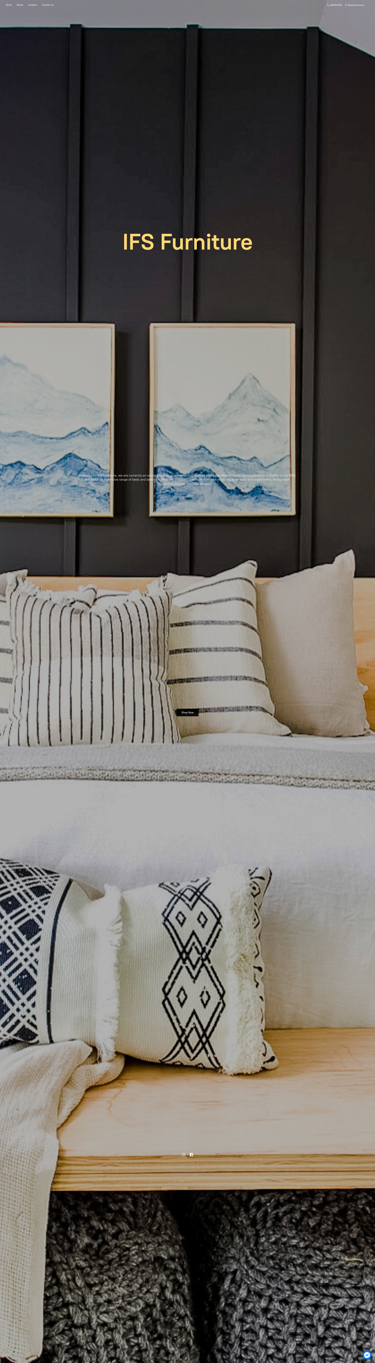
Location (32, 5)
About (20, 5)
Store (9, 5)
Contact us (47, 5)
